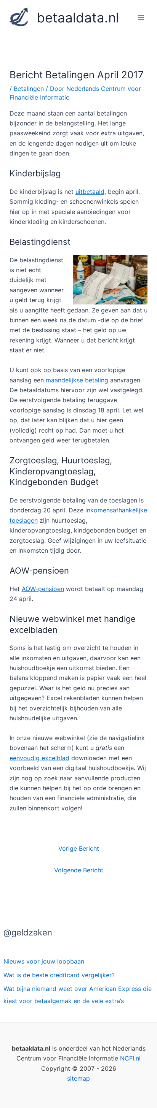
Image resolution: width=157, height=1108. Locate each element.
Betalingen (29, 88)
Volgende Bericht (78, 870)
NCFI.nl (130, 1058)
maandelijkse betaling (77, 380)
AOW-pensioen (43, 589)
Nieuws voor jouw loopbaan (43, 961)
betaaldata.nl (78, 17)
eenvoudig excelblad (39, 758)
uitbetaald (89, 191)
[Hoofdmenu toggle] (141, 17)
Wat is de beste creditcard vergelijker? (59, 975)
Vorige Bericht (78, 848)
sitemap (78, 1078)
